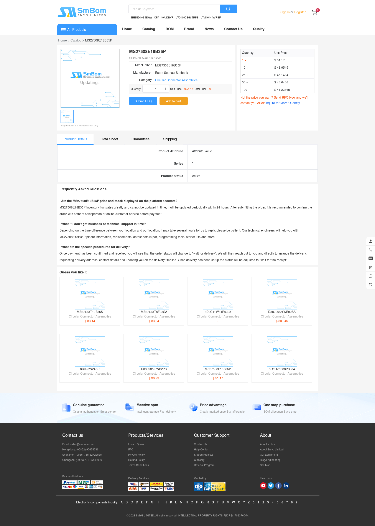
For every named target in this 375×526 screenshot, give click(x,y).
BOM (170, 28)
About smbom (268, 444)
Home (127, 28)
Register (299, 12)
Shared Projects (203, 454)
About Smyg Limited (272, 449)
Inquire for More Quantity (282, 103)
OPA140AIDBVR (164, 17)
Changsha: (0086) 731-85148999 (82, 459)
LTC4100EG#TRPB (187, 17)
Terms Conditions (138, 465)
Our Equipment (269, 454)
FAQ (130, 449)
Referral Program (204, 465)
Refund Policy (136, 459)
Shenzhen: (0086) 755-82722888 (82, 454)
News (209, 28)
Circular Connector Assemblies (176, 80)
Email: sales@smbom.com (78, 444)
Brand (189, 28)
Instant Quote (136, 444)
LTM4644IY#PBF (211, 17)
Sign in (285, 12)
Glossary (199, 459)
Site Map (265, 465)
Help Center (201, 449)
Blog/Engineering (270, 459)
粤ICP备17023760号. (236, 515)
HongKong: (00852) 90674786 (80, 449)
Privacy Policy (136, 454)
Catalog (148, 28)
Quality (259, 28)
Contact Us (233, 28)
